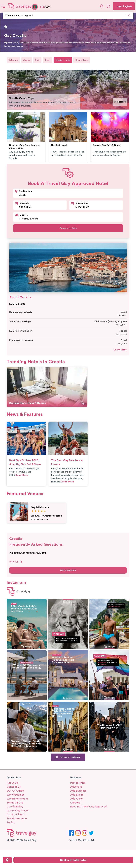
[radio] (32, 511)
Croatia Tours (81, 60)
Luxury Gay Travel (17, 810)
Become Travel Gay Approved (88, 806)
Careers (75, 802)
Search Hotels (68, 228)
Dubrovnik (13, 60)
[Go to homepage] (20, 6)
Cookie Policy (15, 806)
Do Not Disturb (16, 814)
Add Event (76, 794)
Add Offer (76, 798)
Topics (11, 822)
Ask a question (68, 570)
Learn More (120, 350)
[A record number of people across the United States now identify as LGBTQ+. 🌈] (109, 675)
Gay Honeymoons (17, 798)
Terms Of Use (15, 802)
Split (37, 60)
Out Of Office (15, 790)
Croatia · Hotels (63, 60)
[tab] (121, 72)
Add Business (78, 790)
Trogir (47, 60)
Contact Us (14, 786)
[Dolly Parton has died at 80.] (68, 624)
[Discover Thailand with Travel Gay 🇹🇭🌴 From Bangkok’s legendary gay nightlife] (109, 624)
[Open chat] (108, 6)
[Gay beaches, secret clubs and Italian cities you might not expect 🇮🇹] (27, 624)
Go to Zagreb (118, 102)
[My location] (7, 860)
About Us (12, 782)
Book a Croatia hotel (73, 860)
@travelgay (23, 591)
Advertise (76, 786)
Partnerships (77, 782)
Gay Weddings (15, 794)
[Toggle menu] (3, 6)
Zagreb (26, 60)
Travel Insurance (17, 818)
